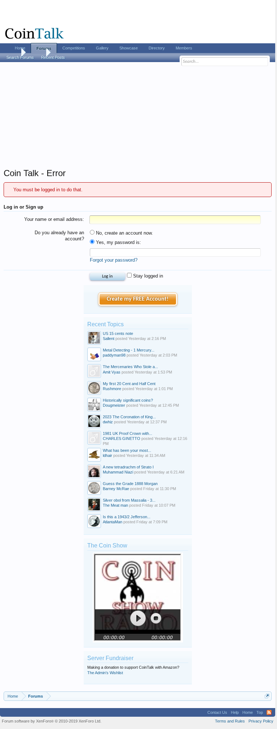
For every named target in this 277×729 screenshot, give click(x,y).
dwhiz (108, 422)
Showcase (128, 48)
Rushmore (112, 389)
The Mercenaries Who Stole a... (130, 366)
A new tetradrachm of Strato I (128, 467)
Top (259, 712)
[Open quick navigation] (267, 696)
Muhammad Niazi (118, 472)
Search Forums (20, 57)
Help (235, 712)
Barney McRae (116, 488)
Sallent (108, 338)
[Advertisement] (138, 117)
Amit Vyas (111, 372)
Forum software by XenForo (51, 721)
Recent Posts (53, 57)
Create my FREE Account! (137, 299)
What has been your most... (127, 450)
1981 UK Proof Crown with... (127, 433)
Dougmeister (114, 405)
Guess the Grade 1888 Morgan (130, 483)
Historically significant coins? (128, 400)
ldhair (107, 455)
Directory (157, 48)
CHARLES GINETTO (121, 438)
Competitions (73, 48)
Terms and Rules (230, 721)
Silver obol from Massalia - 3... (129, 500)
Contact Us (217, 712)
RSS (269, 712)
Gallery (102, 48)
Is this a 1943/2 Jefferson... (126, 517)
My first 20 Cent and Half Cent (129, 383)
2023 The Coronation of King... (129, 417)
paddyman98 (114, 355)
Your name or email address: (54, 219)
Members (184, 48)
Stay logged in (147, 276)
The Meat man (115, 505)
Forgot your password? (113, 260)
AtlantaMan (112, 522)
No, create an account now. (123, 233)
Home (20, 48)
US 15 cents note (118, 333)
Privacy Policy (261, 721)
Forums (43, 48)
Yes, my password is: (117, 242)
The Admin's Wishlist (105, 673)
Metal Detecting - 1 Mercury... (128, 350)
